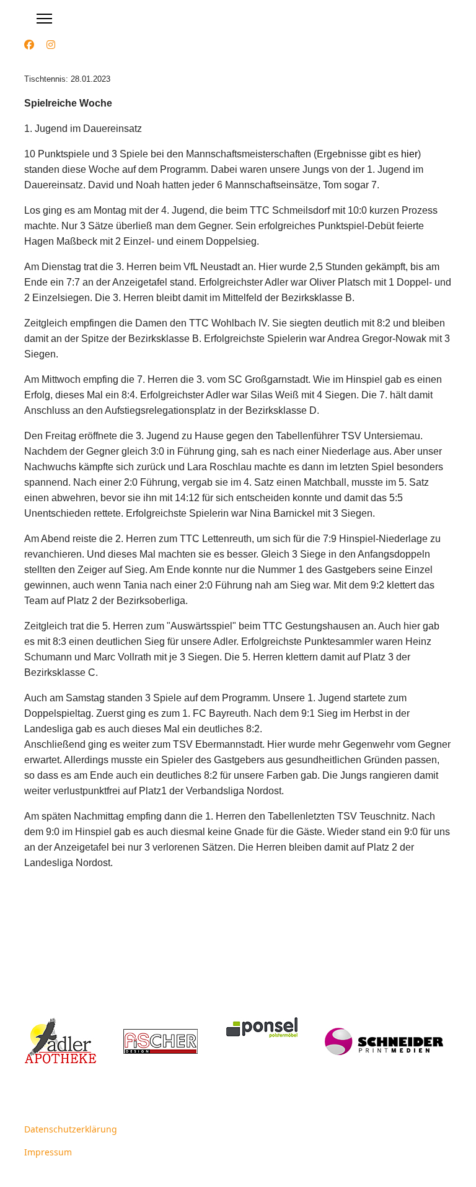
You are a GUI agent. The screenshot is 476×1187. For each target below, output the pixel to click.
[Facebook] (29, 44)
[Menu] (44, 18)
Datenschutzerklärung (70, 1129)
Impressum (48, 1152)
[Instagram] (50, 44)
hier (409, 154)
